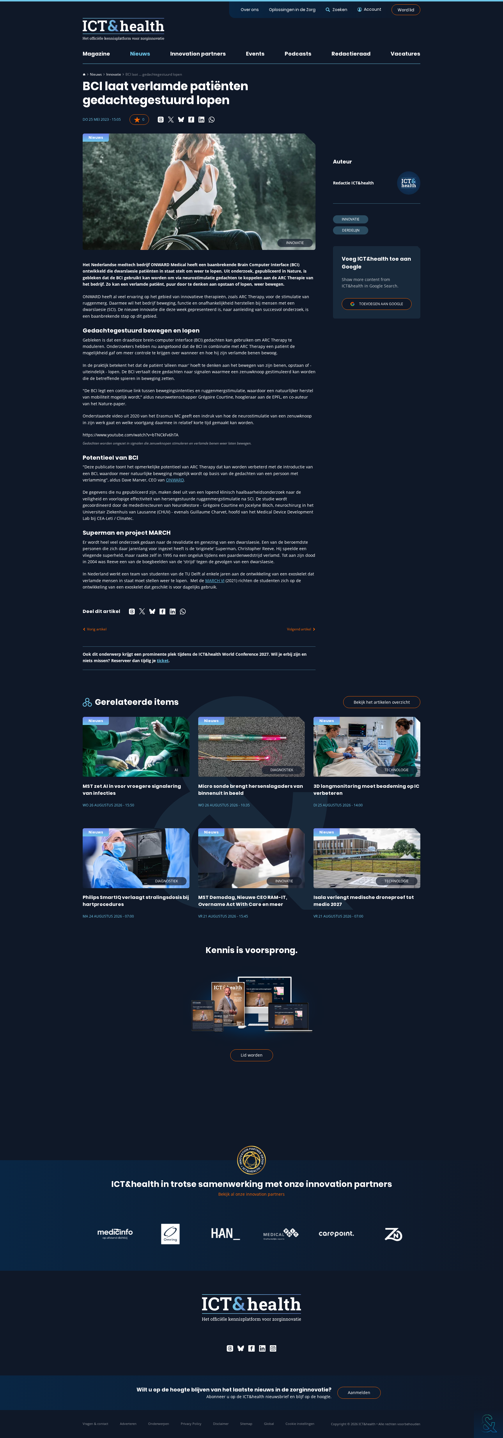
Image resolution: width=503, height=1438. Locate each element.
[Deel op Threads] (161, 119)
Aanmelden (359, 1392)
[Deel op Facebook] (191, 119)
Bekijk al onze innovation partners (251, 1194)
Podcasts (298, 53)
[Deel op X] (171, 119)
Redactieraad (351, 53)
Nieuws (140, 53)
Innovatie (113, 74)
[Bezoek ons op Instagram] (273, 1348)
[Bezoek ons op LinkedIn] (262, 1348)
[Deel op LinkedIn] (201, 119)
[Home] (84, 74)
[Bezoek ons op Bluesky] (241, 1348)
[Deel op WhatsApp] (212, 119)
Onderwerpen (158, 1423)
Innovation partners (198, 53)
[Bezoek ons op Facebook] (251, 1348)
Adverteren (128, 1423)
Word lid (406, 10)
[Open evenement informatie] (488, 1423)
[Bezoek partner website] (88, 1234)
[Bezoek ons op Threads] (230, 1348)
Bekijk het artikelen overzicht (382, 702)
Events (255, 53)
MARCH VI (214, 580)
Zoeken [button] (339, 10)
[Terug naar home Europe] (123, 29)
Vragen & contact (95, 1423)
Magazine (96, 53)
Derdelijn (350, 230)
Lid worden (252, 1055)
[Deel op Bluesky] (181, 119)
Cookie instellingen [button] (300, 1423)
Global (269, 1423)
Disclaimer (221, 1423)
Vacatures (405, 53)
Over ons (250, 10)
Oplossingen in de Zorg (292, 10)
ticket (163, 660)
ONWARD (175, 480)
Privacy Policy (191, 1423)
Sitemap (246, 1423)
